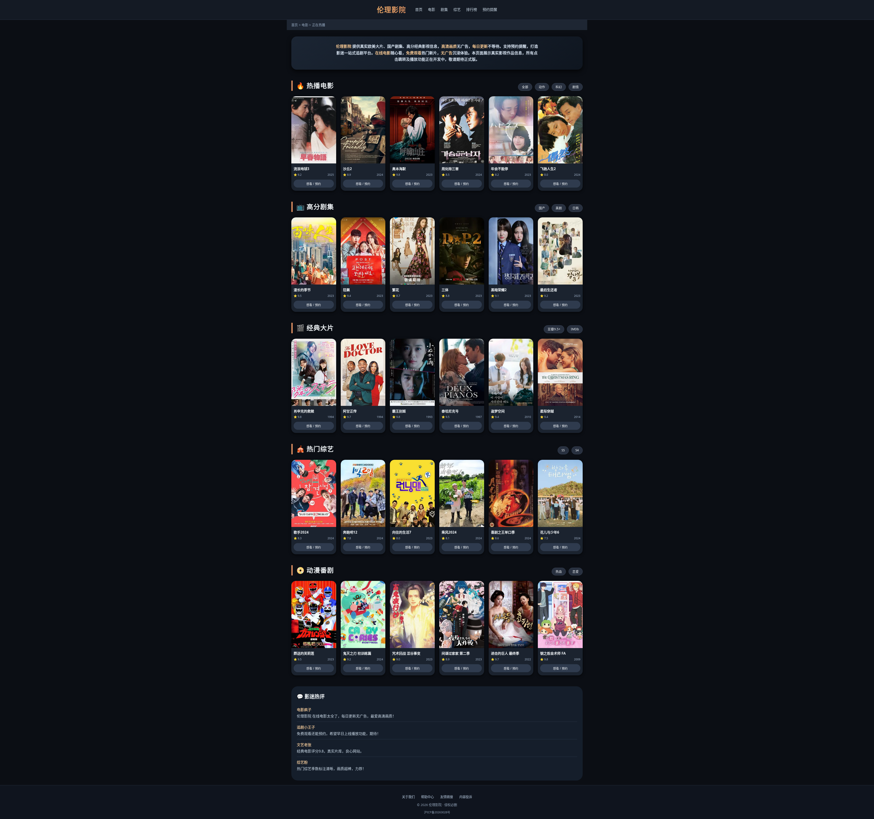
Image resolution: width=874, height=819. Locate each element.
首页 (418, 9)
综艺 (457, 9)
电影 (431, 9)
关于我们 (408, 797)
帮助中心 (427, 797)
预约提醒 (490, 9)
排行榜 (471, 9)
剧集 (444, 9)
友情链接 (446, 797)
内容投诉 (465, 797)
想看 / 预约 (313, 184)
